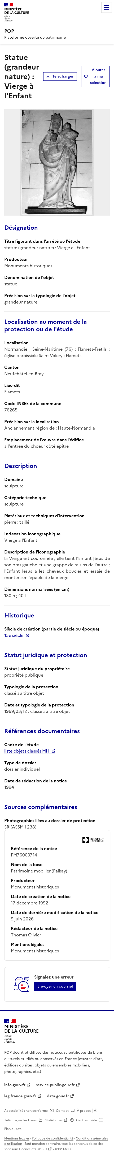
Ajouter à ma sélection (98, 76)
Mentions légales (16, 1138)
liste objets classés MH (26, 751)
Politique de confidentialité (52, 1138)
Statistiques (54, 1120)
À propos (84, 1110)
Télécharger (63, 76)
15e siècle (13, 635)
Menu (106, 7)
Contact (62, 1110)
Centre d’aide (86, 1120)
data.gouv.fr (58, 1096)
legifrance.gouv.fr (20, 1096)
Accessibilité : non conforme (26, 1110)
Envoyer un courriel (55, 986)
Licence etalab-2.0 (33, 1149)
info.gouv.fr (14, 1085)
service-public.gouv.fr (55, 1085)
